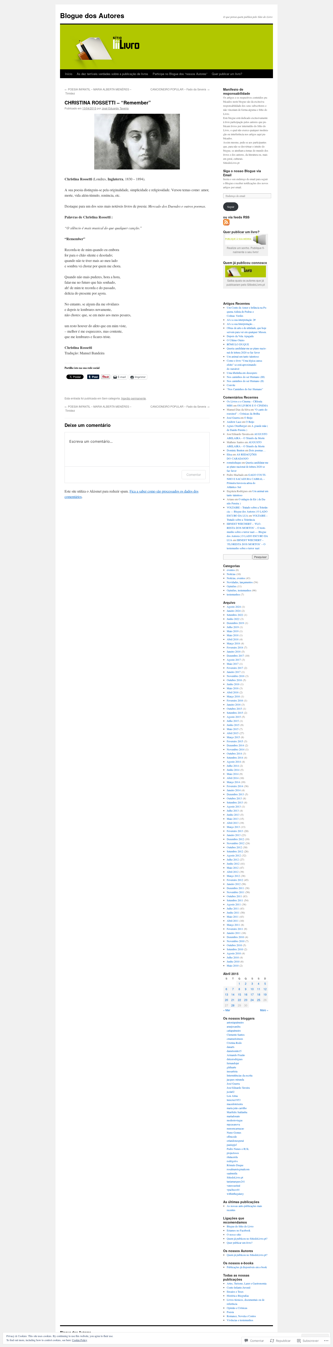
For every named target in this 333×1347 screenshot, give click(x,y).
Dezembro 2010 (235, 937)
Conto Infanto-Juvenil (238, 1287)
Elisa (229, 454)
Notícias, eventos (236, 578)
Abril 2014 (233, 778)
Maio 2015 (233, 729)
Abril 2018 (233, 639)
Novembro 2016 (235, 676)
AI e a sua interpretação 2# (241, 320)
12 (265, 989)
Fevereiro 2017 (235, 668)
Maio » (264, 1010)
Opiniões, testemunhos (239, 590)
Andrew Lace (234, 421)
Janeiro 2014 (234, 790)
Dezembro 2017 (235, 655)
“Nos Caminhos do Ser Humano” (245, 389)
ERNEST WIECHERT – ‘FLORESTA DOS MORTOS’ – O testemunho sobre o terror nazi (246, 544)
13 (226, 994)
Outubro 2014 (234, 753)
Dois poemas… (257, 450)
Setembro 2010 (235, 949)
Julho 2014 (233, 765)
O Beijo (248, 417)
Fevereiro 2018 (235, 647)
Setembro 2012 (235, 851)
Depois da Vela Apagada (240, 336)
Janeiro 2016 (234, 704)
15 (239, 994)
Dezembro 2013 (235, 794)
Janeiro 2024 (234, 610)
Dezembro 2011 (235, 888)
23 (245, 1000)
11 (258, 989)
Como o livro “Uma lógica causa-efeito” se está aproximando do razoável (245, 364)
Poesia (230, 1312)
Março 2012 (233, 876)
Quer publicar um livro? (227, 74)
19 (265, 994)
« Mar (226, 1010)
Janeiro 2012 (234, 884)
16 (245, 994)
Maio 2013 (233, 818)
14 (232, 994)
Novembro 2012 (235, 843)
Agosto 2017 (234, 659)
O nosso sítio (234, 1234)
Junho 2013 (233, 814)
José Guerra (233, 417)
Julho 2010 (233, 957)
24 (252, 1000)
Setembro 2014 (235, 757)
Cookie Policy (79, 1340)
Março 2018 (233, 643)
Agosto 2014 (234, 761)
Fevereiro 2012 (235, 880)
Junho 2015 (233, 725)
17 (252, 994)
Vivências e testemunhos (240, 1320)
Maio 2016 (233, 688)
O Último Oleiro (235, 340)
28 (232, 1005)
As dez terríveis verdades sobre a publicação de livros (112, 74)
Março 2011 (233, 924)
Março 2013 (233, 827)
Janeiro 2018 (234, 651)
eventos (231, 570)
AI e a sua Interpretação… (241, 324)
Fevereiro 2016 (235, 700)
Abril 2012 (233, 871)
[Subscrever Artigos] (226, 223)
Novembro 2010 (235, 941)
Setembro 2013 (235, 802)
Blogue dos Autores (92, 15)
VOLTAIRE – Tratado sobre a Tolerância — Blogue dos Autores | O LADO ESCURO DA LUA (247, 511)
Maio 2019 (233, 631)
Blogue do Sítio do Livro (240, 1226)
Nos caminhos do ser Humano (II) (245, 381)
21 (232, 1000)
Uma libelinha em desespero (242, 373)
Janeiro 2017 (234, 672)
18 (258, 994)
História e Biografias (238, 1295)
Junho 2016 (233, 684)
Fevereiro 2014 (235, 786)
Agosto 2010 (234, 953)
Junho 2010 (233, 961)
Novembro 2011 (235, 892)
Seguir (230, 206)
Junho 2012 (233, 863)
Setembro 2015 (235, 712)
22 (239, 1000)
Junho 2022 (233, 619)
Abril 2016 (233, 692)
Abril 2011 (233, 920)
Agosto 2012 (234, 855)
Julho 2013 (233, 810)
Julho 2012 (233, 859)
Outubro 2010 (234, 945)
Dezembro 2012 (235, 839)
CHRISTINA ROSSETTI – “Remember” (108, 102)
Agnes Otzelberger (237, 426)
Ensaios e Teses (235, 1291)
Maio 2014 (233, 774)
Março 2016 (233, 696)
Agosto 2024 (234, 606)
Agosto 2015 (234, 716)
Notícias (231, 574)
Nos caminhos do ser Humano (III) (246, 377)
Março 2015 (233, 737)
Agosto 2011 (234, 904)
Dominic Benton (235, 450)
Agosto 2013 (234, 806)
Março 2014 (233, 782)
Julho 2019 (233, 627)
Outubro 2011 (234, 896)
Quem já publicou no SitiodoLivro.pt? (247, 1238)
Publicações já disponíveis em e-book (247, 1267)
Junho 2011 (233, 912)
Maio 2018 (233, 635)
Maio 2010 (233, 965)
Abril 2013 (233, 823)
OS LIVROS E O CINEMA (252, 405)
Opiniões (231, 586)
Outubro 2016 (234, 680)
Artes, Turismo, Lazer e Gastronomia (246, 1283)
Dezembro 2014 (235, 745)
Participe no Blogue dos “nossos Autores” (180, 74)
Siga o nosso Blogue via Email (242, 173)
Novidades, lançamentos (240, 582)
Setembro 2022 (235, 615)
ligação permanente (133, 398)
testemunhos (233, 594)
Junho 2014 (233, 769)
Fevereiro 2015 (235, 741)
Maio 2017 (233, 663)
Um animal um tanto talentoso (243, 356)
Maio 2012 (233, 867)
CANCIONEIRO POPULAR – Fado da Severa (180, 89)
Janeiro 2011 (234, 933)
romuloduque (234, 462)
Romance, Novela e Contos (241, 1316)
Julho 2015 (233, 721)
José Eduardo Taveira (115, 108)
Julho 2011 (233, 908)
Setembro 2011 (235, 900)
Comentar (193, 474)
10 (252, 989)
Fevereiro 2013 (235, 831)
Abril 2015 (233, 733)
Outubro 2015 (234, 708)
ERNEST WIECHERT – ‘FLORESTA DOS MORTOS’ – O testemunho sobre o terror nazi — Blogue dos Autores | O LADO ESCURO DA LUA (247, 532)
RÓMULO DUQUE (238, 344)
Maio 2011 (233, 916)
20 (226, 1000)
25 (258, 1000)
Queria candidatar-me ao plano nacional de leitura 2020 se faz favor (247, 466)
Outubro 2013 (234, 798)
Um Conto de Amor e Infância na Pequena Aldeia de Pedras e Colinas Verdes (247, 311)
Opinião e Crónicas (237, 1308)
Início (68, 74)
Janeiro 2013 (234, 835)
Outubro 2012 (234, 847)
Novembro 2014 (235, 749)
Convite (231, 385)
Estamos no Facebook (238, 1230)
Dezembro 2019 (235, 623)
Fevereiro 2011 (235, 929)
